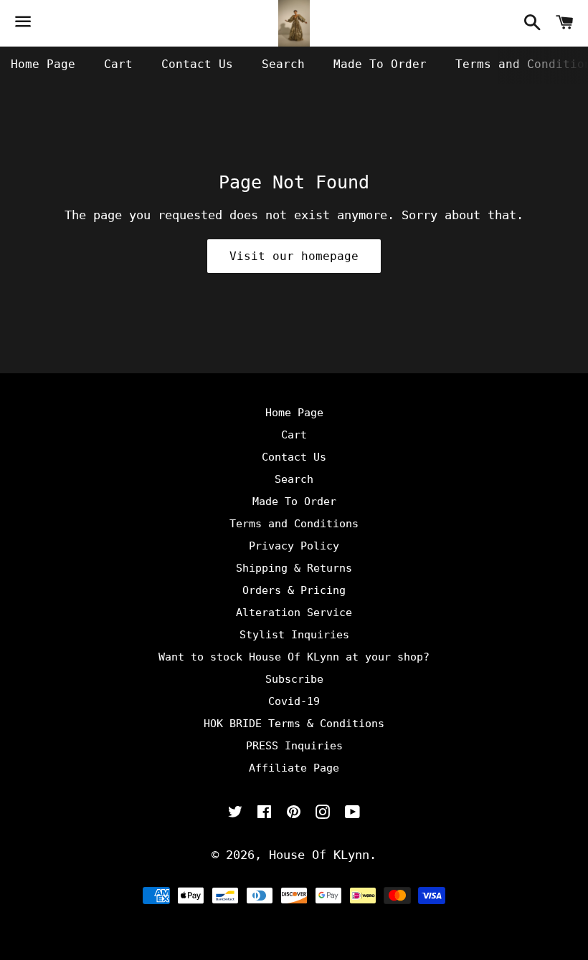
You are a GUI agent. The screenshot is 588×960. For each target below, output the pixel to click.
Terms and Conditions (294, 523)
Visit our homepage (294, 256)
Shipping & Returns (294, 568)
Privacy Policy (294, 545)
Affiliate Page (294, 768)
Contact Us (197, 64)
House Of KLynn (319, 855)
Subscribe (294, 679)
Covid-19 (294, 701)
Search (283, 64)
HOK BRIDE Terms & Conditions (294, 723)
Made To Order (380, 64)
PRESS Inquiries (294, 745)
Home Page (43, 64)
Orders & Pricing (294, 590)
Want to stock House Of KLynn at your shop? (294, 657)
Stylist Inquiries (294, 634)
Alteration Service (294, 612)
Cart (118, 64)
